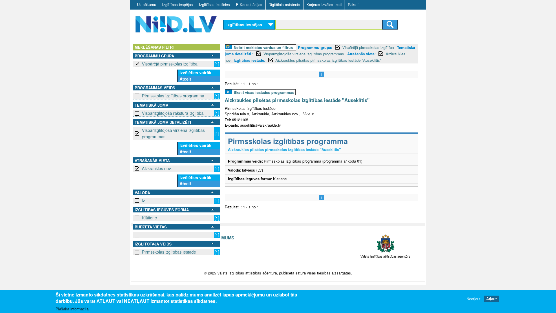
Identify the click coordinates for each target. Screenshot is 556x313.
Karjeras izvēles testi (324, 4)
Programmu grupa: (315, 47)
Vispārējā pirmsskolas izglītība (169, 64)
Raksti (353, 4)
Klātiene (149, 218)
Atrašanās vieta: (361, 54)
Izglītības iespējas (177, 4)
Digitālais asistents (284, 4)
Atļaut (491, 299)
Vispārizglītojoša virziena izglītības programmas (173, 133)
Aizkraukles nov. (157, 168)
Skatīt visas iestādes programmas (264, 92)
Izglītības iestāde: (249, 60)
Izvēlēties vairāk (195, 72)
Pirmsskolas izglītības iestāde (169, 252)
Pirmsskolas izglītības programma (173, 96)
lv (143, 200)
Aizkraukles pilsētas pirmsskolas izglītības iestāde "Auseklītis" (328, 60)
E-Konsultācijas (249, 4)
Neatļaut (473, 299)
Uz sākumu (146, 4)
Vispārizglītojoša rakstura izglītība (173, 113)
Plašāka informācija (72, 309)
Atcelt (185, 79)
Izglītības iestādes (214, 4)
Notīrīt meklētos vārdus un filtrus (263, 47)
